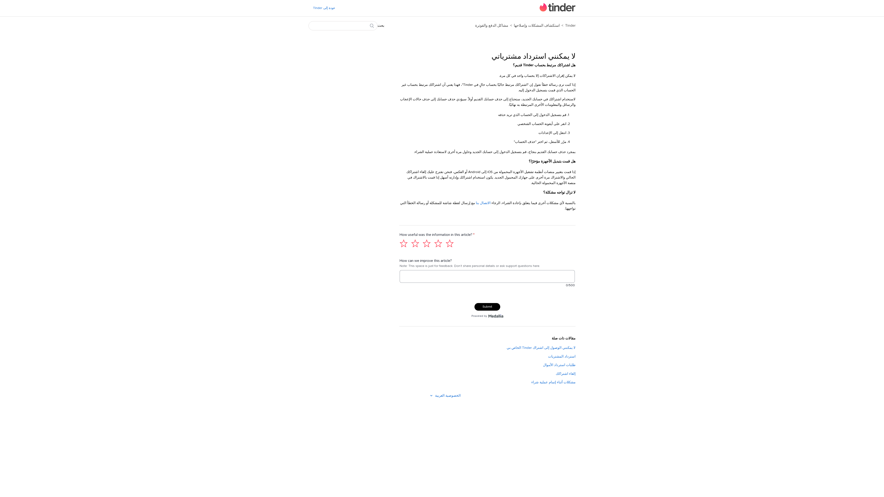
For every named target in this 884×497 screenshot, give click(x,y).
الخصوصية (453, 395)
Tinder (570, 25)
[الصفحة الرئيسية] (558, 10)
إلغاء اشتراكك (566, 374)
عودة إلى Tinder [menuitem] (324, 8)
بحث (381, 25)
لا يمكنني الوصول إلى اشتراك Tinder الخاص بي (541, 348)
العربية (439, 395)
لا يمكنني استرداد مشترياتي (533, 56)
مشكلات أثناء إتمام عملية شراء (553, 382)
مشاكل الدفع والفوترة (491, 25)
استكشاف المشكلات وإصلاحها (537, 25)
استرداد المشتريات (562, 356)
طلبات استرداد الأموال (559, 365)
